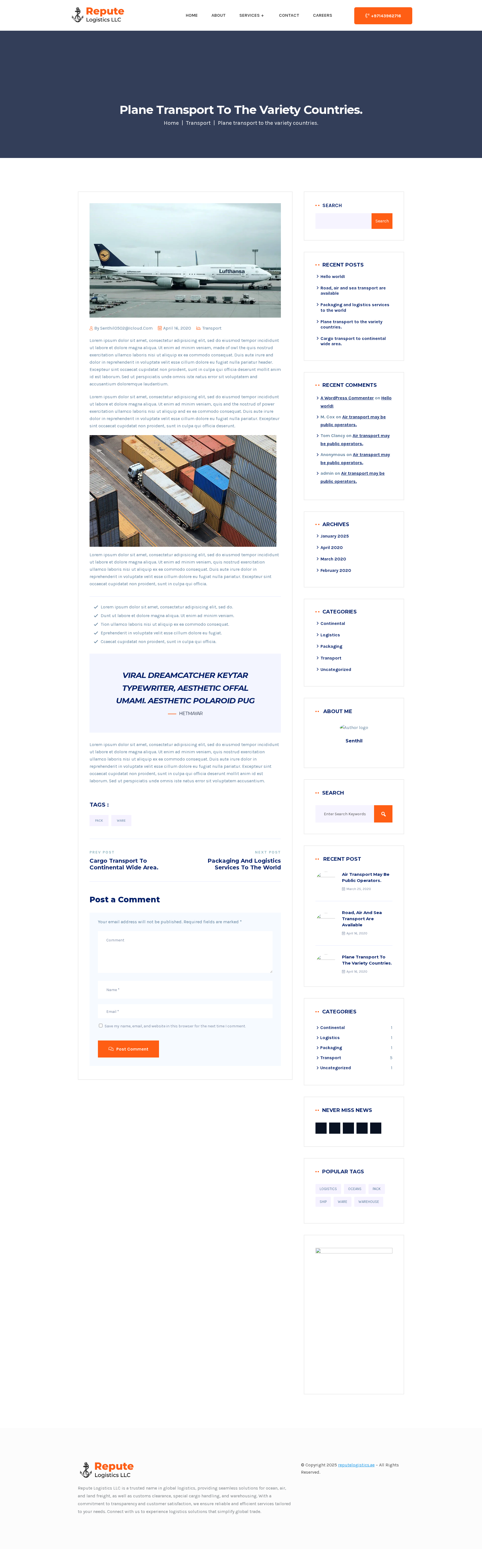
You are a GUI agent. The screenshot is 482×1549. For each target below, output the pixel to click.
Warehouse (368, 1202)
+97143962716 (386, 15)
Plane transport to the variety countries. (367, 960)
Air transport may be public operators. (365, 877)
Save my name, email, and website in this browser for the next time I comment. (175, 1026)
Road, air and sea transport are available (362, 918)
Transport (198, 123)
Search (332, 205)
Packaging (331, 646)
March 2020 (333, 559)
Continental (332, 623)
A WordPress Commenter (347, 398)
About (218, 15)
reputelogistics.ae (356, 1465)
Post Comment (131, 1049)
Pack (99, 821)
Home (192, 15)
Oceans (355, 1189)
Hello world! (332, 276)
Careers (322, 15)
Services (249, 15)
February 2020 (335, 570)
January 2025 (334, 536)
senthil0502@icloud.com (126, 328)
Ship (323, 1202)
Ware (121, 821)
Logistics (330, 634)
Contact (289, 15)
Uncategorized (335, 669)
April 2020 (331, 547)
